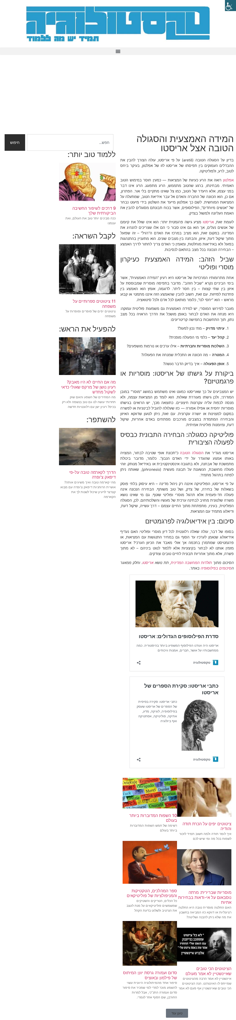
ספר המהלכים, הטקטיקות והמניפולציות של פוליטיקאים (152, 893)
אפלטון (228, 180)
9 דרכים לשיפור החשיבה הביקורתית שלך (94, 211)
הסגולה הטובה (191, 452)
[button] (118, 51)
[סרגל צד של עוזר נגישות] (230, 5)
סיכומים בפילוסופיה (216, 568)
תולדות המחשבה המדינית (191, 562)
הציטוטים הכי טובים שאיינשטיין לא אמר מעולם (208, 971)
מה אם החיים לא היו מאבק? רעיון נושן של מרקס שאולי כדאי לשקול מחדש (88, 387)
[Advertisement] (118, 97)
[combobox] (70, 142)
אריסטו (208, 222)
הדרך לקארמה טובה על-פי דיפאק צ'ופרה (92, 475)
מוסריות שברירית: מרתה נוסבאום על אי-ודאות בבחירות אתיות (204, 897)
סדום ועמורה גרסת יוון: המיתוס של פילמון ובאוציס (150, 975)
